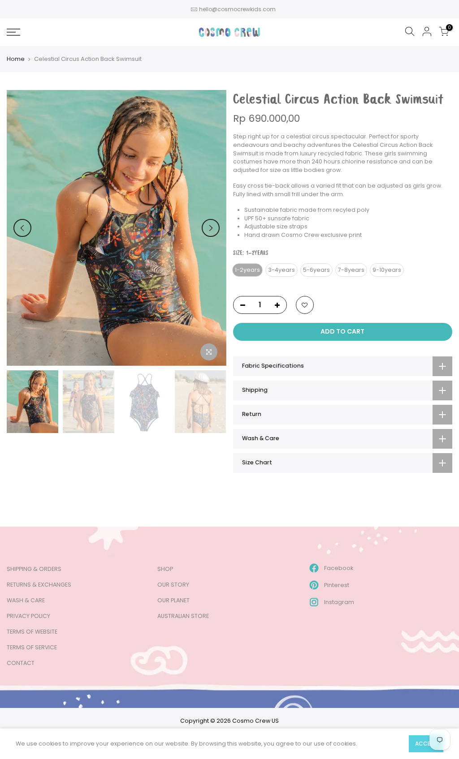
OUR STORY (173, 584)
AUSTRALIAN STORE (183, 616)
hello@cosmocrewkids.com (237, 9)
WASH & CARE (26, 600)
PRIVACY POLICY (28, 616)
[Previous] (22, 228)
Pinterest (336, 585)
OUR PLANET (173, 600)
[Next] (211, 228)
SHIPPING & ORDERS (34, 569)
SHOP (165, 569)
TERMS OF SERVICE (32, 647)
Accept (426, 743)
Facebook (338, 568)
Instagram (339, 602)
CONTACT (21, 663)
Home (16, 59)
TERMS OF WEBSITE (32, 631)
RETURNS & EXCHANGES (39, 584)
